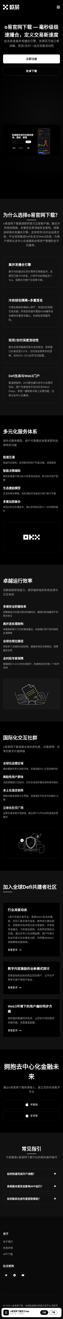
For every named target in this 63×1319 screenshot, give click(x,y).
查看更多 (13, 949)
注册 (44, 1312)
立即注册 (31, 58)
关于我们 (8, 1241)
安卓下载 (31, 71)
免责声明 (8, 1247)
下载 (53, 1312)
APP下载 (8, 1254)
